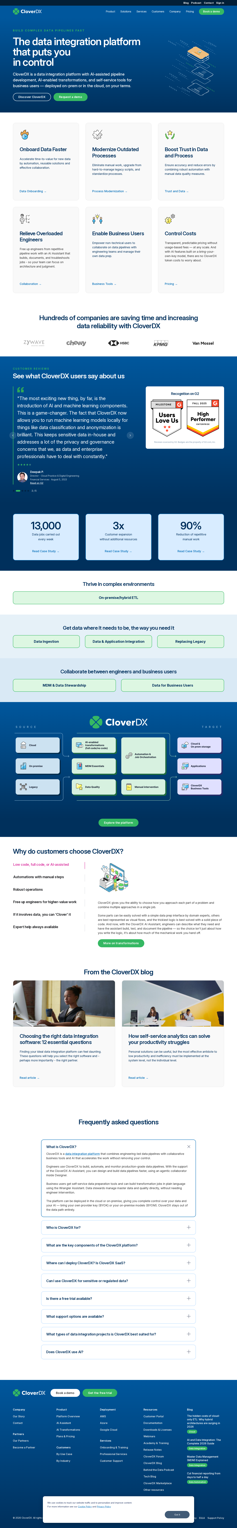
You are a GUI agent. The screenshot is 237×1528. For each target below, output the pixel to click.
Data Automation (197, 1482)
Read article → (30, 1077)
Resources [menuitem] (150, 1409)
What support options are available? (75, 1316)
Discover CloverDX (31, 97)
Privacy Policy (104, 1506)
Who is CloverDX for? (63, 1227)
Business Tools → (104, 284)
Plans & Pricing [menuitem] (65, 1436)
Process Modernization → (110, 191)
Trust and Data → (177, 191)
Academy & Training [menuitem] (156, 1443)
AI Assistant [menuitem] (63, 1423)
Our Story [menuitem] (19, 1416)
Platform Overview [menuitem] (68, 1416)
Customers (158, 11)
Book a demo (211, 11)
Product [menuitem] (61, 1409)
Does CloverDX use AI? (64, 1352)
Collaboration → (31, 284)
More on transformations (121, 943)
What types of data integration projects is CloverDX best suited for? (101, 1334)
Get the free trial (100, 1393)
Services (141, 11)
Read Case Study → (45, 551)
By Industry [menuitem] (63, 1460)
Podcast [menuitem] (196, 2)
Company (175, 11)
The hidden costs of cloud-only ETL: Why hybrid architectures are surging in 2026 (203, 1421)
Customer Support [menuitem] (111, 1460)
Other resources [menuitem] (153, 1489)
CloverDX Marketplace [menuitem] (157, 1483)
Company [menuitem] (19, 1409)
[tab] (14, 491)
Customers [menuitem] (63, 1447)
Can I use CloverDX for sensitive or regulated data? (87, 1281)
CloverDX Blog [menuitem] (152, 1463)
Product (110, 11)
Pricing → (171, 284)
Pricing (190, 11)
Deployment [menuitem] (108, 1409)
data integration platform (82, 1153)
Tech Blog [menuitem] (149, 1476)
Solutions (125, 11)
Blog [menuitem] (186, 2)
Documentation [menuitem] (152, 1423)
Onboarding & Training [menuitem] (114, 1447)
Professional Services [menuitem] (113, 1454)
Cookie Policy (85, 1506)
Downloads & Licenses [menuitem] (157, 1429)
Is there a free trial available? (69, 1298)
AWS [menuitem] (103, 1416)
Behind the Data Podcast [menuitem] (158, 1469)
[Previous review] (12, 435)
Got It (177, 1514)
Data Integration (197, 1448)
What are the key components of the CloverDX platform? (92, 1245)
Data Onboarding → (33, 191)
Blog (190, 1409)
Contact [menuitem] (209, 2)
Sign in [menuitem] (220, 2)
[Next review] (130, 435)
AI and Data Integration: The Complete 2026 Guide (204, 1441)
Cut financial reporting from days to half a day (203, 1475)
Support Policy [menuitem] (215, 1518)
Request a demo (70, 97)
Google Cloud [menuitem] (108, 1429)
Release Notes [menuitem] (152, 1449)
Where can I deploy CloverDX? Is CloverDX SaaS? (85, 1263)
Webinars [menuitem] (149, 1436)
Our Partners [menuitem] (21, 1440)
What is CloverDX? (61, 1147)
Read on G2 (36, 483)
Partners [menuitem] (18, 1434)
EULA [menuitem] (202, 1518)
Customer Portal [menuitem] (153, 1416)
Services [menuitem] (105, 1440)
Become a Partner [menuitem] (24, 1447)
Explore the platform (118, 822)
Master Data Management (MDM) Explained (202, 1458)
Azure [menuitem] (104, 1423)
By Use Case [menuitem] (64, 1454)
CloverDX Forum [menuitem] (153, 1456)
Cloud (192, 1431)
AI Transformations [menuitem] (68, 1429)
